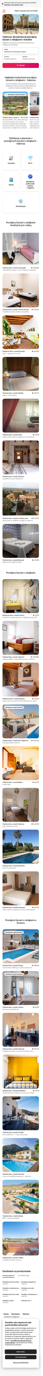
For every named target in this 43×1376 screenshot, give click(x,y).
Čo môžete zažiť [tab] (23, 1275)
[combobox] (20, 52)
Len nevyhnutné (20, 1357)
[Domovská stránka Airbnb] (4, 11)
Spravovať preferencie (20, 1362)
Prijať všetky (20, 1352)
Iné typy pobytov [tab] (9, 1275)
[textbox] (11, 59)
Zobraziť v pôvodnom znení (13, 5)
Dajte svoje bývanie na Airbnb (26, 11)
